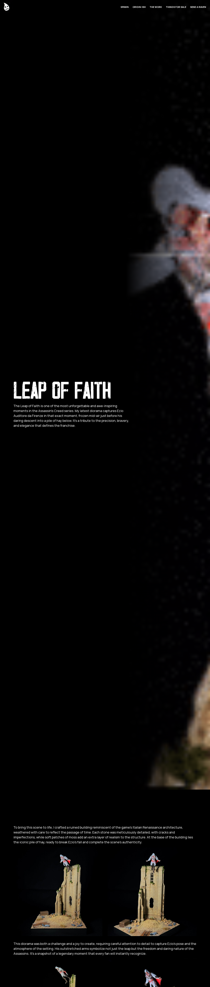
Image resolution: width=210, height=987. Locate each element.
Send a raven (198, 7)
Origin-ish (139, 7)
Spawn (125, 7)
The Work (156, 7)
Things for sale (176, 7)
